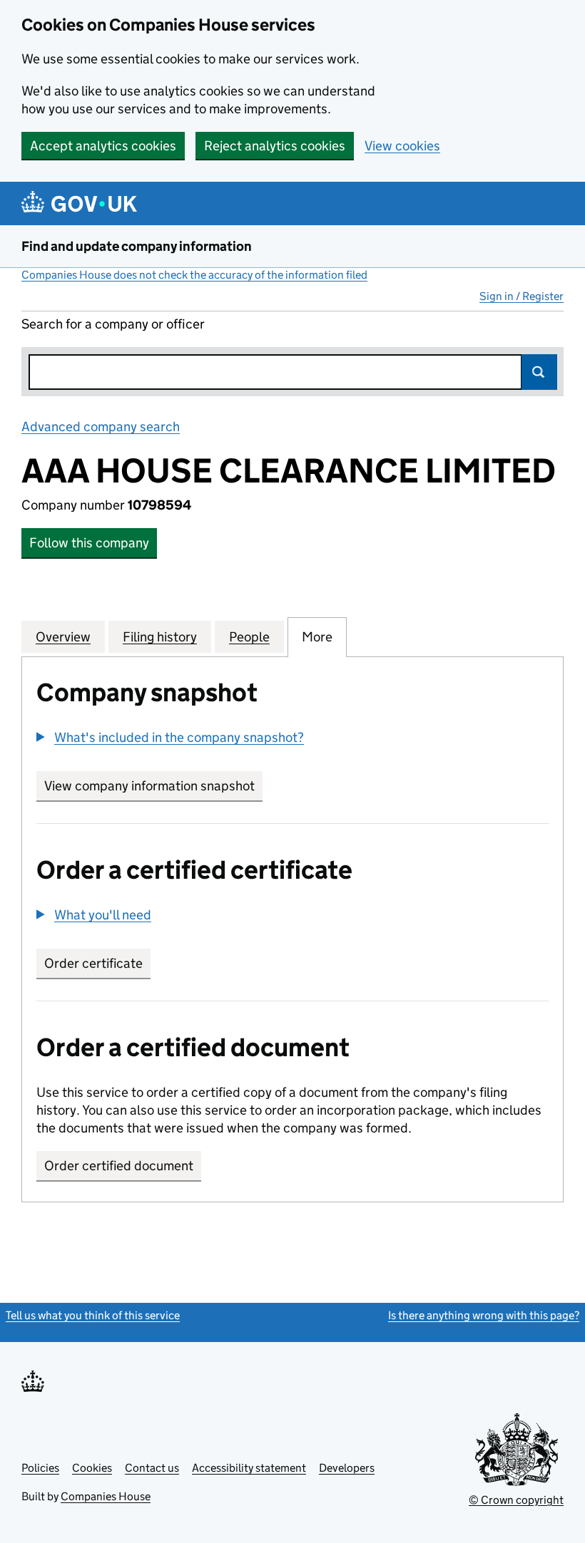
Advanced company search (100, 426)
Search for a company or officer (113, 324)
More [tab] (317, 637)
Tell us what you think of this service (93, 1315)
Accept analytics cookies (103, 146)
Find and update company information (136, 246)
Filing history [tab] (160, 637)
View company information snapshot (153, 786)
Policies (40, 1468)
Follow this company (89, 543)
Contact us (152, 1468)
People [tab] (249, 637)
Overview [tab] (63, 637)
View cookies (402, 146)
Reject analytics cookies (274, 146)
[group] (292, 739)
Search (539, 372)
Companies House (106, 1496)
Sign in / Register (521, 296)
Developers (347, 1468)
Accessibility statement (249, 1468)
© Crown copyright (516, 1500)
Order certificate (93, 963)
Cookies (92, 1468)
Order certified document (118, 1165)
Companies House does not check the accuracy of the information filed (194, 275)
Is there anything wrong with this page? (483, 1315)
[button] (170, 737)
